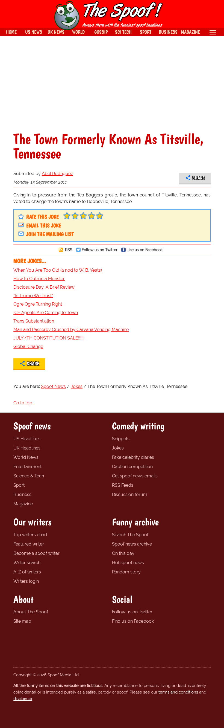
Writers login (26, 581)
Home (11, 32)
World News (26, 457)
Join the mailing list (50, 234)
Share (198, 178)
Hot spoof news (128, 562)
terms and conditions (178, 692)
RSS (68, 249)
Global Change (28, 346)
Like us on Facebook (144, 249)
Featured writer (28, 544)
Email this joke (43, 225)
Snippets (120, 438)
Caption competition (132, 466)
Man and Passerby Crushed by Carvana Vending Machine (71, 329)
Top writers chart (30, 534)
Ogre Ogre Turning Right (37, 304)
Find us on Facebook (133, 621)
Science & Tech (28, 475)
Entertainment (27, 466)
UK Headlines (26, 448)
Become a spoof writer (36, 553)
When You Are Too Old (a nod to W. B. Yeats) (57, 270)
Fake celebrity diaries (133, 457)
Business (22, 494)
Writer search (26, 562)
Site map (22, 621)
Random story (126, 572)
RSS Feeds (122, 485)
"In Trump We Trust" (33, 295)
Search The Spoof (130, 534)
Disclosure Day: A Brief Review (44, 287)
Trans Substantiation (33, 321)
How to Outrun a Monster (39, 278)
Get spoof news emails (135, 475)
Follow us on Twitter (99, 249)
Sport (19, 485)
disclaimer (22, 698)
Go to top (22, 402)
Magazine (23, 503)
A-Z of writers (27, 572)
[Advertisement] (112, 83)
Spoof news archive (132, 544)
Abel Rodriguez (57, 173)
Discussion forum (129, 494)
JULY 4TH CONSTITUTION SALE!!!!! (48, 338)
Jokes (118, 448)
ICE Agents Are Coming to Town (45, 312)
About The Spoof (30, 611)
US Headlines (26, 438)
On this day (123, 553)
